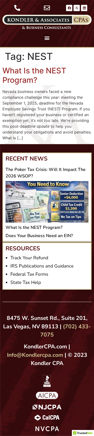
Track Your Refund (29, 258)
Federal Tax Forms (29, 274)
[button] (47, 38)
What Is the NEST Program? (34, 75)
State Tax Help (25, 282)
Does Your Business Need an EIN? (39, 236)
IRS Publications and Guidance (42, 266)
